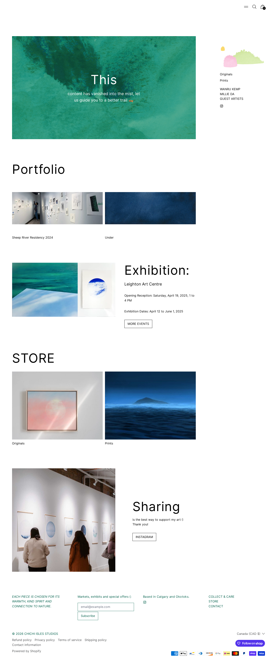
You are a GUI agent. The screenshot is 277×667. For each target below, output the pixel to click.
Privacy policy (45, 640)
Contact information (26, 645)
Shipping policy (96, 640)
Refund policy (22, 640)
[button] (254, 7)
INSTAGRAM (144, 537)
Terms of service (70, 640)
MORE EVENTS (138, 324)
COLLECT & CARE (221, 596)
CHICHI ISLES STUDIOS (41, 634)
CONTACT (216, 606)
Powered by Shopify (26, 651)
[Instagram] (221, 106)
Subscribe (88, 616)
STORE (213, 601)
